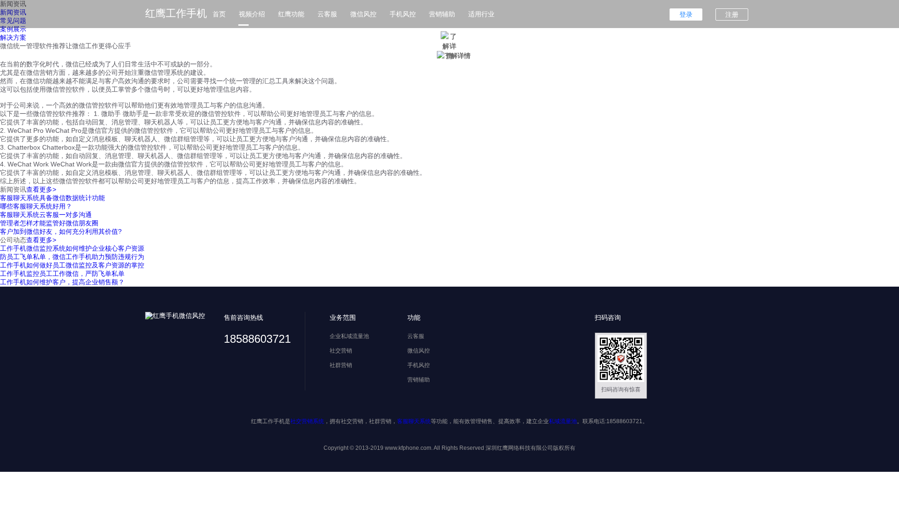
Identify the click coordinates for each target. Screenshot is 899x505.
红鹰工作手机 (176, 13)
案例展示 (13, 29)
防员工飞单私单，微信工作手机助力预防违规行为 (72, 256)
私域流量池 (563, 421)
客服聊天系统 (414, 421)
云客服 (327, 14)
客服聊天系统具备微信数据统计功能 (52, 198)
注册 (731, 14)
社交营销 (341, 350)
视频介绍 (252, 14)
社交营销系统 (307, 421)
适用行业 (481, 14)
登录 (686, 14)
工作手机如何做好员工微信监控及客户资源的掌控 (72, 265)
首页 (219, 14)
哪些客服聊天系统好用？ (36, 206)
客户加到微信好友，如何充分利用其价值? (61, 231)
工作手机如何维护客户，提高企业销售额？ (62, 282)
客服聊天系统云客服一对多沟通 (46, 214)
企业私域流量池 (349, 336)
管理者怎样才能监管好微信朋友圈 (49, 223)
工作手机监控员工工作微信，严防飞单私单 (62, 273)
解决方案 (13, 37)
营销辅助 (442, 14)
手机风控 (403, 14)
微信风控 (363, 14)
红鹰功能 (291, 14)
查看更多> (41, 189)
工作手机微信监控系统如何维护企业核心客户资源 (72, 248)
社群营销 (341, 365)
